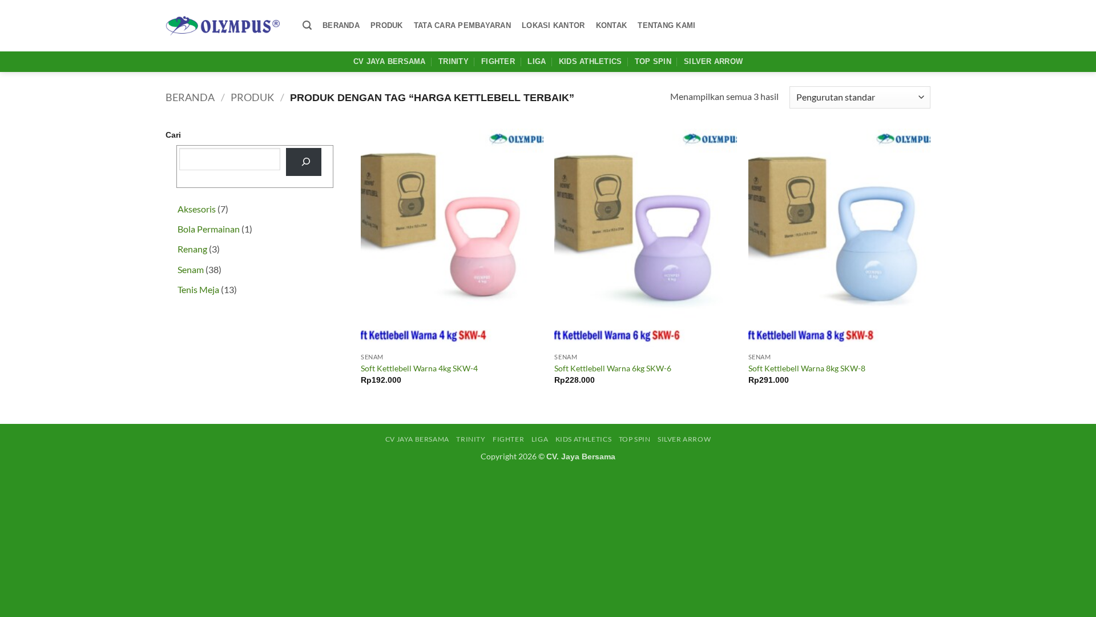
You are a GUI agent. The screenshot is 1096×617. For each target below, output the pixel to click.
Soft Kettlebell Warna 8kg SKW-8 (806, 368)
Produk (386, 25)
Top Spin (653, 61)
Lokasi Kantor (553, 25)
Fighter (498, 61)
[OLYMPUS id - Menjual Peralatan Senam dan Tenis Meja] (223, 25)
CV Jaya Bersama (389, 61)
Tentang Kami (666, 25)
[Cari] (303, 162)
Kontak (611, 25)
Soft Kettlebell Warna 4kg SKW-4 (419, 368)
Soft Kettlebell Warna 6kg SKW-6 (612, 368)
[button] (307, 25)
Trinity (453, 61)
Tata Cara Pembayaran (462, 25)
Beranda (341, 25)
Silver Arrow (713, 61)
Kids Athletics (590, 61)
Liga (536, 61)
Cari (173, 134)
